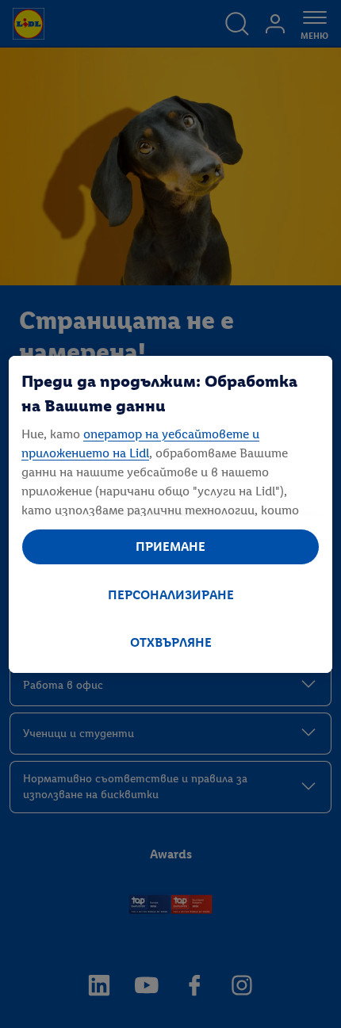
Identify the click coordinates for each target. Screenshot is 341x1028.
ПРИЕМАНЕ (170, 546)
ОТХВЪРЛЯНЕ (171, 642)
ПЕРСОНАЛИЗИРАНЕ (171, 594)
